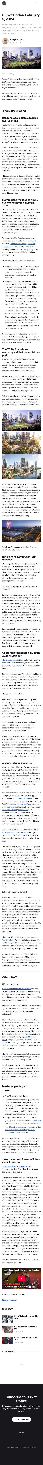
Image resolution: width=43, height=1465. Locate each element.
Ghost (34, 1447)
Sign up (21, 1432)
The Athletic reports (10, 660)
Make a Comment (9, 1300)
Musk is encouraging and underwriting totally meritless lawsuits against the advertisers (23, 1130)
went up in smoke (25, 798)
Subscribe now (23, 1419)
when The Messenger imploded (15, 810)
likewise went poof (20, 804)
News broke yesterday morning (15, 1166)
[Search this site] (35, 3)
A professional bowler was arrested (16, 989)
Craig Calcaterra (17, 40)
